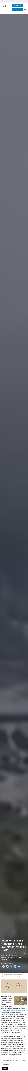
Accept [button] (5, 1068)
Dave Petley (5, 963)
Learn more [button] (5, 1064)
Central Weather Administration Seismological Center (13, 1010)
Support (17, 6)
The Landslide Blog (9, 982)
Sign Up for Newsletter (18, 9)
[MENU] (25, 9)
